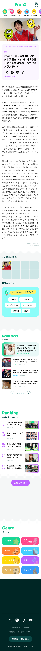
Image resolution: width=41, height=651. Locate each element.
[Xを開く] (10, 620)
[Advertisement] (20, 323)
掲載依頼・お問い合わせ (20, 639)
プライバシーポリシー (25, 632)
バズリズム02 (12, 305)
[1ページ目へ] (17, 393)
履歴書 (16, 311)
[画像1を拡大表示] (6, 265)
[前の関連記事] (12, 393)
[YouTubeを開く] (31, 620)
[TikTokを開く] (24, 620)
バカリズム (26, 299)
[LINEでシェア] (17, 72)
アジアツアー (28, 305)
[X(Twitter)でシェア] (7, 72)
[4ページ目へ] (23, 393)
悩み (26, 311)
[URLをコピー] (23, 72)
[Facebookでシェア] (12, 72)
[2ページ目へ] (19, 393)
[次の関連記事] (28, 393)
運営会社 (12, 632)
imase (13, 299)
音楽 (5, 52)
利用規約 (26, 628)
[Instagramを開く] (17, 620)
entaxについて (16, 628)
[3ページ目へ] (21, 393)
